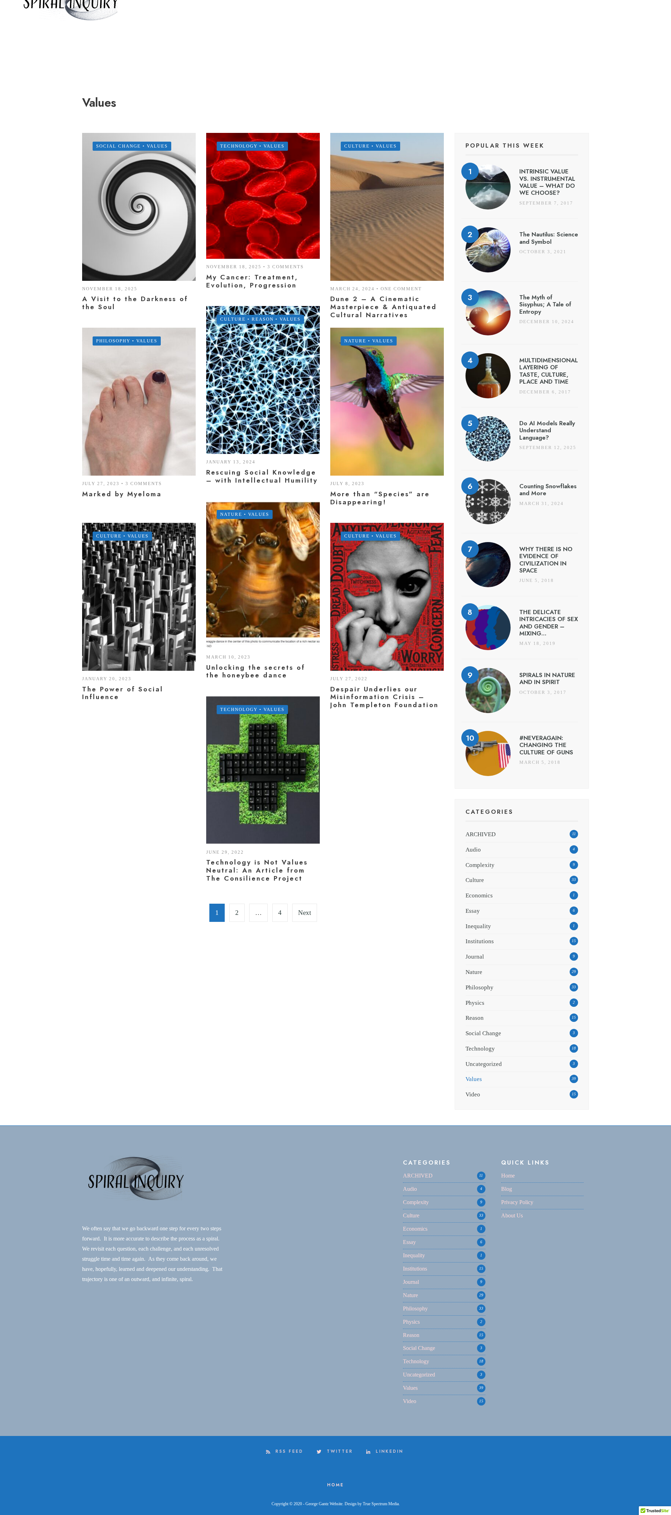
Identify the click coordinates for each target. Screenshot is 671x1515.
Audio (473, 849)
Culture (357, 146)
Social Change (118, 146)
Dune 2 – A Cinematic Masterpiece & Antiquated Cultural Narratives (383, 307)
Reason (263, 319)
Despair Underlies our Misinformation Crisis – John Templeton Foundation (384, 697)
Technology (239, 146)
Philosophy (113, 340)
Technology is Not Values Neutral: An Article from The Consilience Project (257, 870)
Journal (475, 956)
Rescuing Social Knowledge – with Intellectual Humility (262, 476)
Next (304, 912)
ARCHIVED (481, 834)
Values (157, 146)
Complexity (480, 865)
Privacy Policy (517, 1202)
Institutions (480, 941)
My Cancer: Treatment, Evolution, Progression (252, 281)
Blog (506, 1189)
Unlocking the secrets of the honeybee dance (255, 671)
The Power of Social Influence (122, 693)
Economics (479, 895)
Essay (473, 911)
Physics (475, 1003)
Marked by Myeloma (122, 494)
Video (473, 1094)
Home (508, 1176)
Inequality (478, 926)
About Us (512, 1215)
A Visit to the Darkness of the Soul (135, 303)
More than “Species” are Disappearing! (380, 498)
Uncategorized (484, 1064)
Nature (355, 340)
